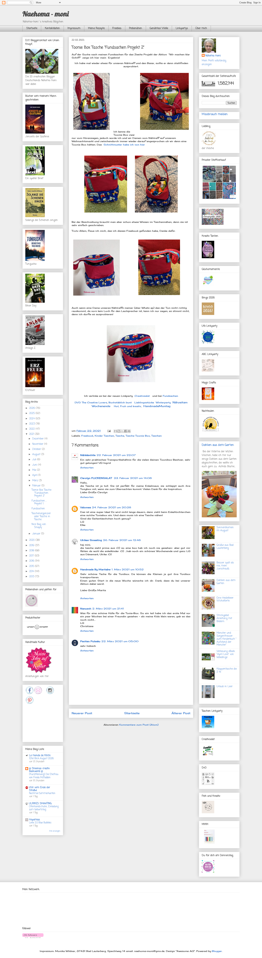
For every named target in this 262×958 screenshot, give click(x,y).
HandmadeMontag (156, 406)
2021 (32, 434)
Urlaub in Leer (225, 686)
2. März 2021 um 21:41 (108, 608)
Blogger (217, 951)
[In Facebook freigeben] (125, 431)
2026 (32, 408)
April (35, 475)
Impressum (74, 28)
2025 (32, 413)
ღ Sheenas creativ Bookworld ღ (39, 770)
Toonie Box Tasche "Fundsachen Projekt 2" (41, 493)
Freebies (116, 28)
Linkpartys (182, 28)
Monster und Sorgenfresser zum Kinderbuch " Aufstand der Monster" (227, 639)
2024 (32, 419)
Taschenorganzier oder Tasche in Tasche (41, 516)
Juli (34, 459)
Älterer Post (180, 713)
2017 (32, 556)
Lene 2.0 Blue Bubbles (40, 822)
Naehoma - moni (45, 13)
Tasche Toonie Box (138, 435)
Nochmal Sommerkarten (42, 793)
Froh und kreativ (130, 406)
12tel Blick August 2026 (41, 758)
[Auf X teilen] (122, 431)
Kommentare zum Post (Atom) (138, 724)
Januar (36, 534)
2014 (32, 571)
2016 (32, 561)
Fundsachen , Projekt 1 (39, 502)
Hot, (116, 406)
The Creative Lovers (94, 402)
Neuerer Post (82, 713)
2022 (32, 429)
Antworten (87, 467)
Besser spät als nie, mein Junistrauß (225, 566)
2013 (32, 576)
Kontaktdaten (52, 28)
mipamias (34, 820)
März (35, 480)
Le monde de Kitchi (39, 755)
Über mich (201, 28)
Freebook (87, 435)
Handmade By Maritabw (95, 569)
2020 (32, 540)
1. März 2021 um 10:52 (128, 569)
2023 (32, 424)
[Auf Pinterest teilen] (129, 431)
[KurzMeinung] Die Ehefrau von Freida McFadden (43, 776)
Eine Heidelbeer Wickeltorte (225, 599)
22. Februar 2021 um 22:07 (116, 455)
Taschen (156, 435)
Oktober (37, 449)
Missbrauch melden (215, 114)
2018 (32, 551)
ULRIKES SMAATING (40, 803)
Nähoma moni (213, 56)
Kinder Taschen (104, 435)
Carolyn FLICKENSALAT (96, 478)
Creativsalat (142, 395)
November (38, 444)
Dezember (38, 439)
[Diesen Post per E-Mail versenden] (115, 431)
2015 (32, 566)
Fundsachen (170, 395)
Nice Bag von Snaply (39, 525)
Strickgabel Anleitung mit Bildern (224, 618)
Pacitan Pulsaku (90, 641)
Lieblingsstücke (144, 402)
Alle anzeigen (54, 831)
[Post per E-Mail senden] (109, 430)
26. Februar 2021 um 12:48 (122, 540)
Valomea (85, 507)
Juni (35, 465)
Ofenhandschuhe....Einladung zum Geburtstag (43, 808)
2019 (32, 545)
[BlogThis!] (119, 431)
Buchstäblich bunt (120, 402)
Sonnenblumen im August (225, 529)
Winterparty (163, 402)
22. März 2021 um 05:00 (119, 641)
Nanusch (85, 608)
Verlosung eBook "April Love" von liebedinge (226, 654)
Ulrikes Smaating (91, 540)
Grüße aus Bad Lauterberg (225, 546)
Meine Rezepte (96, 28)
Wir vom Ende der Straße (39, 789)
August (36, 454)
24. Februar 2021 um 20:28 (111, 507)
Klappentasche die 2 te (227, 670)
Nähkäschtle (88, 455)
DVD (78, 402)
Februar (37, 486)
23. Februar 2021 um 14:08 (133, 478)
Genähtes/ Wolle (159, 28)
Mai (34, 470)
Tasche (119, 435)
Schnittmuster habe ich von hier (124, 144)
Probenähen (135, 28)
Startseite (31, 28)
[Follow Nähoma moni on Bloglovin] (32, 937)
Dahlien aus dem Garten (218, 445)
